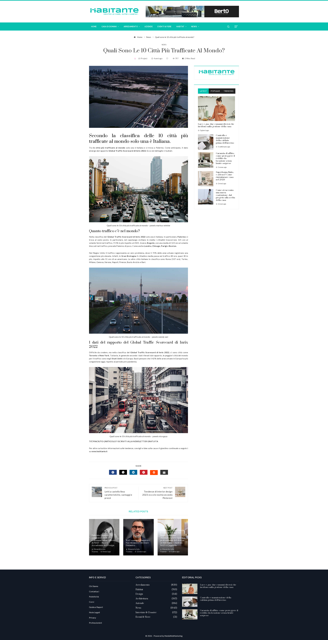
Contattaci (94, 591)
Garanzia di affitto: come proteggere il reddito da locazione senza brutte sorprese (225, 158)
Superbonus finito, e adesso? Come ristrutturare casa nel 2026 (225, 176)
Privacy (92, 617)
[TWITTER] (123, 472)
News (164, 45)
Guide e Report (96, 607)
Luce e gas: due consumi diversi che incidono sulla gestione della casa (216, 125)
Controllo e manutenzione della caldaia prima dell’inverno (225, 139)
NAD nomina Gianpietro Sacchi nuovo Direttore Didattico (138, 543)
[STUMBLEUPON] (154, 472)
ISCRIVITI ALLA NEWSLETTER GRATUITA (137, 441)
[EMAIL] (164, 472)
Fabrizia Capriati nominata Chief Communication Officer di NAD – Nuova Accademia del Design (103, 540)
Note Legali (94, 612)
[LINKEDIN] (133, 472)
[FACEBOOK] (113, 472)
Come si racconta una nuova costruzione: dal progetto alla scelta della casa (225, 195)
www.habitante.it (99, 451)
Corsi (91, 602)
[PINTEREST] (143, 472)
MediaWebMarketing (174, 636)
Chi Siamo (93, 586)
